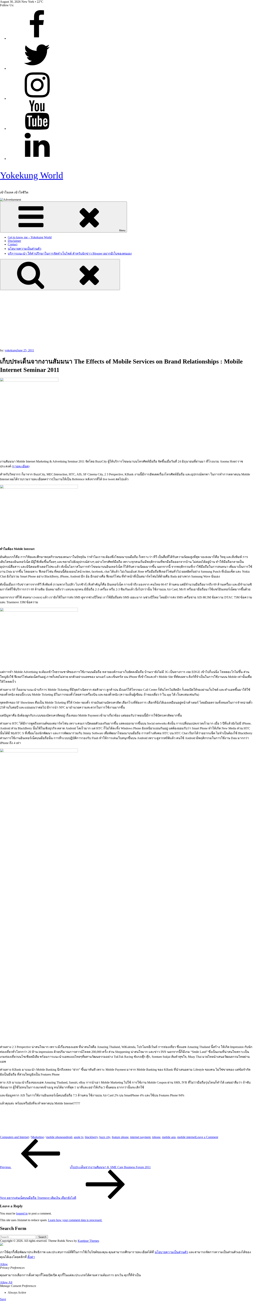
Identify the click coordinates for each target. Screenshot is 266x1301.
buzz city (104, 1137)
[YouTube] (37, 128)
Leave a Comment (207, 1137)
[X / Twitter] (37, 68)
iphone (156, 1137)
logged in (22, 1213)
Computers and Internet (14, 1137)
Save (3, 1299)
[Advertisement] (133, 319)
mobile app (169, 1137)
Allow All (6, 1282)
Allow (4, 1264)
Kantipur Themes (88, 1240)
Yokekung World (31, 175)
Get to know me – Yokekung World (30, 237)
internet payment (140, 1137)
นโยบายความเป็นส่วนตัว (24, 248)
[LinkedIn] (37, 158)
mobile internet (186, 1137)
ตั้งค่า (31, 1257)
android (67, 1137)
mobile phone (54, 1137)
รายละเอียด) (21, 466)
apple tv (78, 1137)
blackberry (91, 1137)
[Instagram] (37, 98)
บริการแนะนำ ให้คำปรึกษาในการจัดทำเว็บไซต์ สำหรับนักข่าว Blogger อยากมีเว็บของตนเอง (70, 253)
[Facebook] (37, 38)
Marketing (37, 1137)
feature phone (120, 1137)
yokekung (11, 350)
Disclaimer (14, 240)
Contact (12, 244)
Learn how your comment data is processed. (75, 1220)
